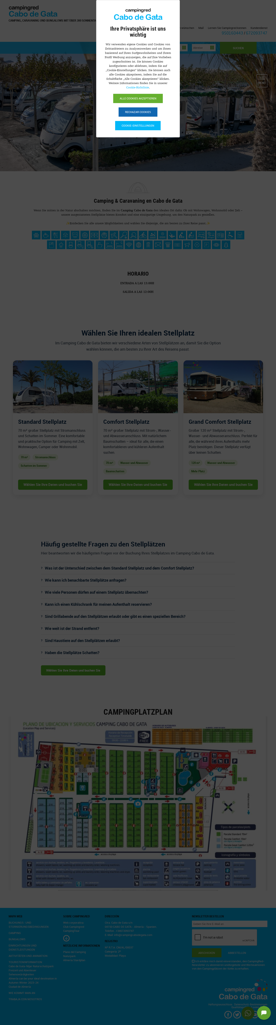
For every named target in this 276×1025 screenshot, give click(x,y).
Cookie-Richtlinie (137, 87)
